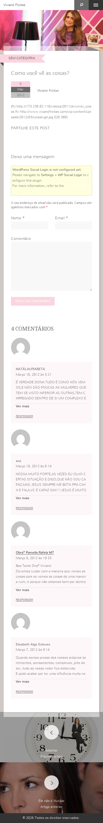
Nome (16, 218)
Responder (24, 416)
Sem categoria (21, 58)
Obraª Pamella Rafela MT (35, 552)
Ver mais (22, 406)
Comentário (21, 239)
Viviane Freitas (14, 5)
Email (60, 218)
